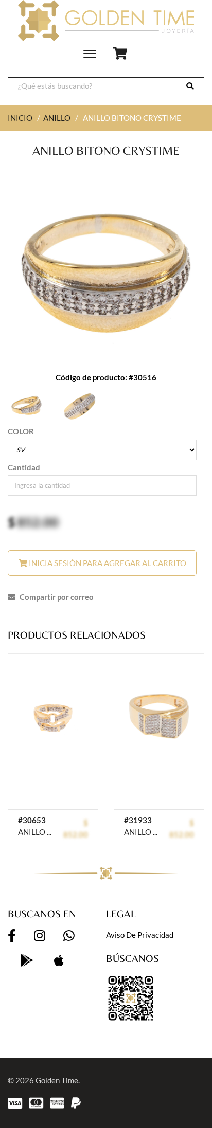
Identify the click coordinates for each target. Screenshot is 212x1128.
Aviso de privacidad (139, 934)
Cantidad (24, 467)
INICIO (20, 117)
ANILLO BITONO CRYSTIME (35, 831)
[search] (190, 86)
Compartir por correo (56, 597)
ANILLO (56, 117)
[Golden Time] (106, 20)
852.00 (38, 522)
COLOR (21, 431)
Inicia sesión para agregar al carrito (106, 563)
